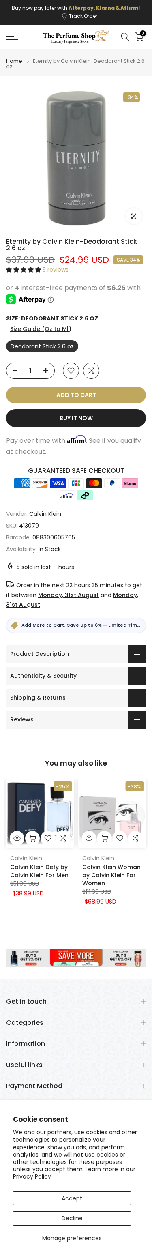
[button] (24, 270)
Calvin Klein (45, 514)
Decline (72, 1218)
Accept (72, 1198)
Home (14, 61)
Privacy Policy (32, 1176)
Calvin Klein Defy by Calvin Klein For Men (39, 871)
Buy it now (76, 418)
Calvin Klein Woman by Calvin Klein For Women (111, 875)
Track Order (83, 16)
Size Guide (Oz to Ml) (40, 329)
